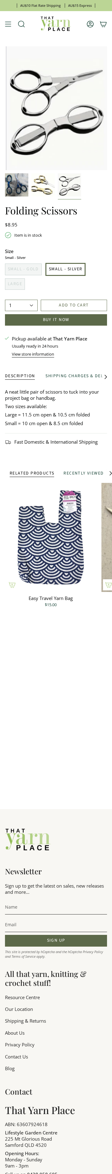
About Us (15, 1033)
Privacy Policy (93, 951)
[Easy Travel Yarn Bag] (50, 537)
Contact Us (16, 1057)
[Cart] (103, 24)
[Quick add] (12, 584)
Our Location (19, 1009)
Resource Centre (22, 997)
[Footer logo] (28, 840)
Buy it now (56, 320)
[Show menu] (8, 24)
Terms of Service (23, 956)
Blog (10, 1068)
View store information (33, 354)
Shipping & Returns (25, 1021)
